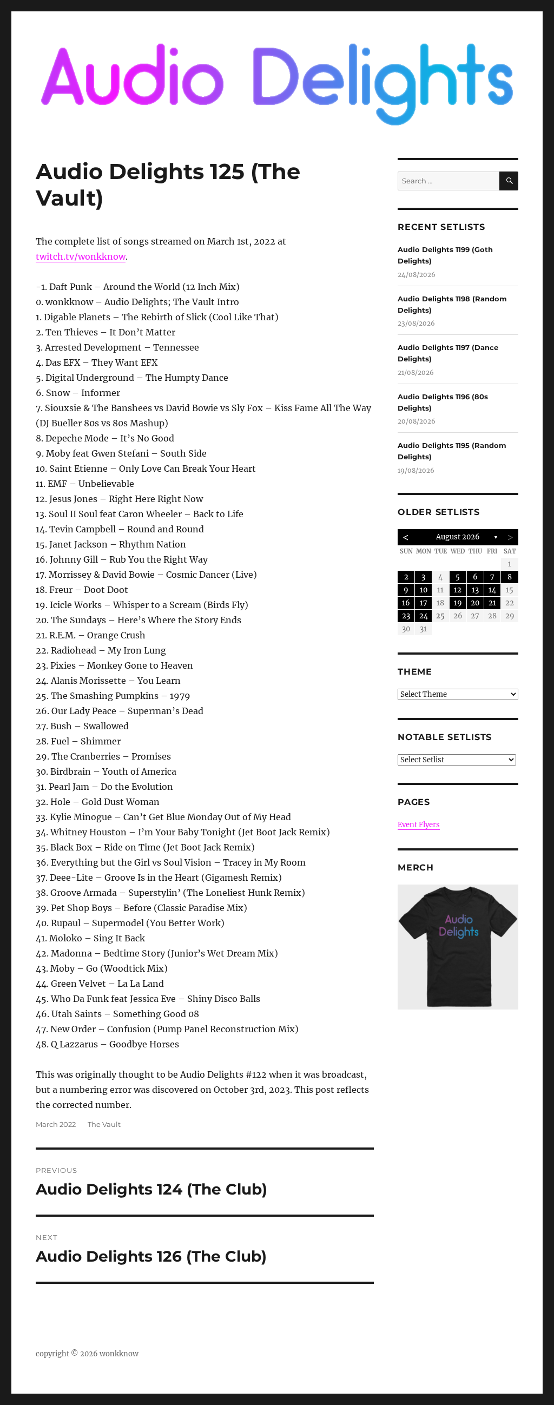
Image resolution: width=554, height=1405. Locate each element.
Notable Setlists (445, 737)
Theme (415, 672)
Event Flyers (419, 824)
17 (423, 603)
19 (458, 603)
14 (492, 590)
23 (406, 616)
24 (423, 616)
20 (475, 603)
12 (457, 590)
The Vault (104, 1124)
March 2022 (56, 1124)
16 (406, 603)
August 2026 (458, 537)
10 (423, 590)
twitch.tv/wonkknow (81, 256)
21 (492, 603)
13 (475, 590)
